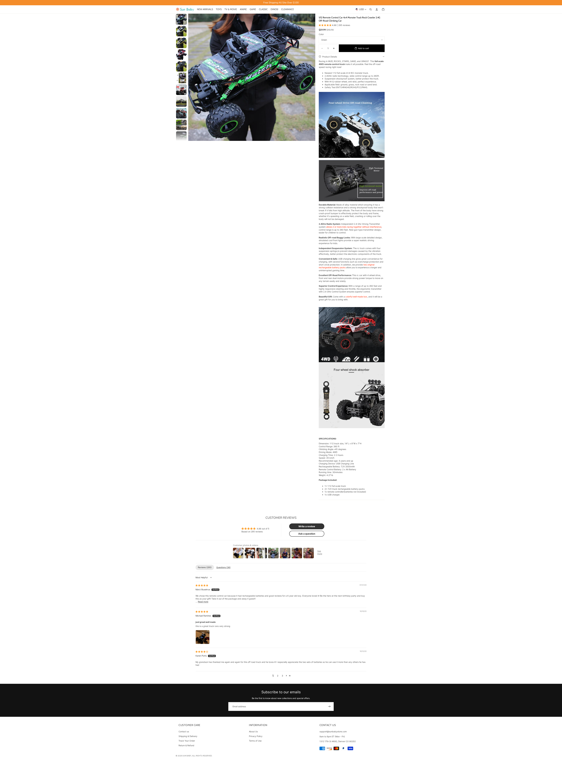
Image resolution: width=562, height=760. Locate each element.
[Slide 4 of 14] (181, 54)
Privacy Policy (255, 736)
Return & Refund (186, 745)
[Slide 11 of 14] (181, 136)
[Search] (370, 9)
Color (321, 34)
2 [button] (277, 675)
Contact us (184, 731)
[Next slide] (312, 77)
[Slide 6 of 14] (181, 78)
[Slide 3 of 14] (181, 43)
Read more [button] (203, 601)
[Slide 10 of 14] (181, 125)
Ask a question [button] (306, 533)
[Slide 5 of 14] (181, 66)
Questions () (223, 567)
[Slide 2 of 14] (181, 31)
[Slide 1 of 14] (181, 19)
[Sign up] (329, 706)
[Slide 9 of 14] (181, 113)
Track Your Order (187, 741)
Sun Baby (186, 756)
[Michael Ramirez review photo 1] (203, 637)
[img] (202, 585)
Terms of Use (255, 741)
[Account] (376, 9)
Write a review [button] (306, 526)
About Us (253, 731)
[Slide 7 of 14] (181, 89)
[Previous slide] (191, 77)
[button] (325, 25)
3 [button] (282, 675)
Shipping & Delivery (188, 736)
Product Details (329, 56)
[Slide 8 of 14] (181, 101)
